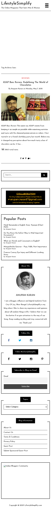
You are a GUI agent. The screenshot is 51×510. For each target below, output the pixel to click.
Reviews (25, 78)
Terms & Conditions (11, 437)
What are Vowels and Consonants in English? (22, 241)
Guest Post (8, 446)
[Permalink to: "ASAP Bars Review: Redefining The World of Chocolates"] (25, 107)
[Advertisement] (25, 37)
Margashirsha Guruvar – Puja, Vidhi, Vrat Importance (25, 247)
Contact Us (8, 432)
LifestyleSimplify (16, 3)
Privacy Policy (9, 441)
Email (6, 376)
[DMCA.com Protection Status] (25, 482)
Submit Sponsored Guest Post (16, 451)
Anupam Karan (17, 89)
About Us (7, 428)
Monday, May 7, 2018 (34, 89)
